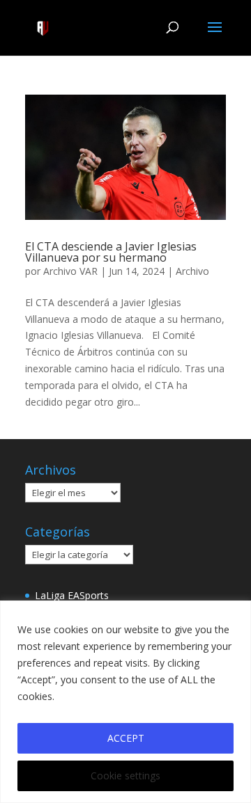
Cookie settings (125, 775)
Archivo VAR (70, 271)
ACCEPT (125, 738)
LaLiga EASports (72, 595)
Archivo (192, 271)
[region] (125, 702)
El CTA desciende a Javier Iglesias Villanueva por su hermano (111, 252)
